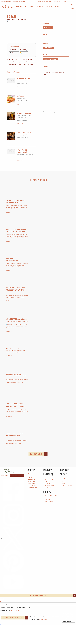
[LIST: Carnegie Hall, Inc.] (11, 80)
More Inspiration (36, 454)
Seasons (64, 480)
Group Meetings (49, 501)
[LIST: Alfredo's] (11, 99)
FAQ (29, 475)
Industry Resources (50, 478)
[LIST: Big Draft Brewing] (11, 116)
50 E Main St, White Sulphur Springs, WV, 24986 (54, 73)
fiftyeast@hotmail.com (50, 59)
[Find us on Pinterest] (13, 560)
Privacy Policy (15, 610)
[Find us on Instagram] (13, 515)
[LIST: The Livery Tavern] (11, 135)
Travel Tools (48, 483)
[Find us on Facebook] (13, 490)
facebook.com (48, 27)
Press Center (31, 483)
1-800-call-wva (5, 475)
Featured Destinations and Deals (44, 1)
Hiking (63, 483)
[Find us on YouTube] (13, 581)
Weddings (47, 499)
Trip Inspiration (57, 1)
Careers (30, 477)
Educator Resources (33, 489)
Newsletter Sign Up (17, 475)
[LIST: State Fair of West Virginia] (11, 151)
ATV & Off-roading (67, 485)
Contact (30, 473)
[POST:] (38, 339)
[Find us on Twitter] (13, 538)
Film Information (32, 485)
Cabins (63, 481)
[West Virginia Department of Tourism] (7, 6)
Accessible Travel (32, 487)
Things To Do (65, 478)
